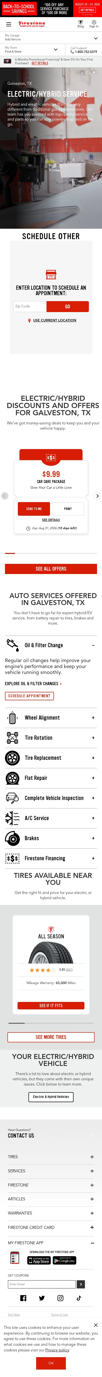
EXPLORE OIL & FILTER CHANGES (31, 684)
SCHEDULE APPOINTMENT (29, 696)
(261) (69, 969)
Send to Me (34, 509)
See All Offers (51, 568)
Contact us (21, 1135)
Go (67, 306)
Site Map (14, 1314)
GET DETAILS (40, 63)
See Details (51, 520)
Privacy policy (57, 1350)
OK (51, 1363)
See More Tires (51, 1037)
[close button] (95, 1325)
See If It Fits (51, 1006)
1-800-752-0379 (86, 52)
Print (68, 509)
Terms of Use (59, 1314)
